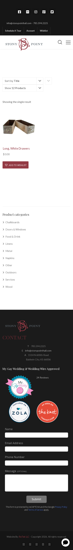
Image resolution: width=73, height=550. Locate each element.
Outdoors (10, 272)
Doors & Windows (15, 229)
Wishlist (44, 30)
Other (8, 265)
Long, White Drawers (16, 148)
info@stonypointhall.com (38, 350)
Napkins (9, 258)
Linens (9, 243)
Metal (8, 250)
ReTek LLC (24, 536)
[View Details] (19, 127)
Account (30, 30)
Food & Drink (12, 236)
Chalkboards (12, 222)
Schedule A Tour (13, 30)
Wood (8, 286)
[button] (16, 164)
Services (10, 279)
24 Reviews (42, 377)
